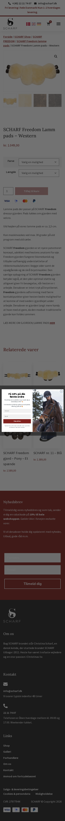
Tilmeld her (17, 421)
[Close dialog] (61, 391)
